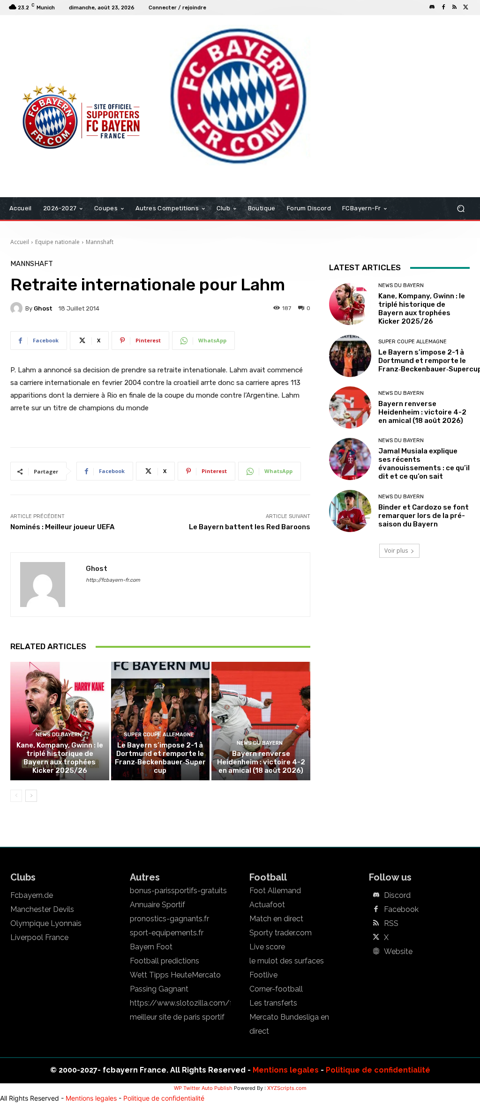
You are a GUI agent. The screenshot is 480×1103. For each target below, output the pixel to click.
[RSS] (454, 7)
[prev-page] (16, 796)
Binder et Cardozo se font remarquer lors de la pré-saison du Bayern (423, 515)
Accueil (19, 242)
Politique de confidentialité (378, 1070)
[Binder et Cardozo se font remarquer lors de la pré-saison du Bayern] (350, 511)
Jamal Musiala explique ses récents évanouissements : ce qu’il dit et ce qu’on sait (424, 464)
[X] (466, 7)
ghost (43, 308)
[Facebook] (443, 7)
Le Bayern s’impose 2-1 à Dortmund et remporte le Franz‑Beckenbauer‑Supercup (160, 758)
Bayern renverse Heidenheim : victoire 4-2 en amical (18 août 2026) (261, 762)
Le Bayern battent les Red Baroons (249, 527)
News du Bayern (59, 734)
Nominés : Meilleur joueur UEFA (62, 527)
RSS (391, 923)
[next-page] (31, 796)
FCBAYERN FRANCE (45, 53)
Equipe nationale (57, 242)
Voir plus (396, 551)
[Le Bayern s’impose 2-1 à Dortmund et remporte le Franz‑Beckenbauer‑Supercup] (160, 721)
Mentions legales (286, 1070)
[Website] (376, 952)
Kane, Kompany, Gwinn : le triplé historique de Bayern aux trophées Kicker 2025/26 (59, 758)
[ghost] (17, 308)
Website (398, 951)
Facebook (401, 909)
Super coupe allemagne (159, 734)
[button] (461, 209)
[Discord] (432, 7)
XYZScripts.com (287, 1088)
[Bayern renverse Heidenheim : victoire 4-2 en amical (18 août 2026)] (260, 721)
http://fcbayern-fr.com (113, 580)
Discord (397, 895)
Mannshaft (99, 242)
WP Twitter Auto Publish (203, 1088)
